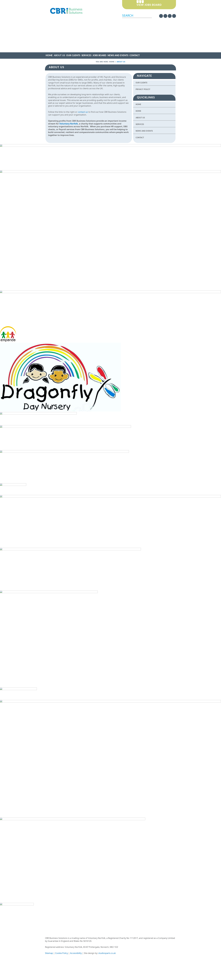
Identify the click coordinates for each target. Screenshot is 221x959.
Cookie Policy (61, 953)
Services (86, 55)
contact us (83, 112)
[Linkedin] (170, 16)
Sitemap (49, 953)
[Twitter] (161, 16)
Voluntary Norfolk (68, 123)
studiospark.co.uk (107, 953)
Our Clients (73, 55)
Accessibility (76, 953)
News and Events (118, 55)
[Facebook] (165, 16)
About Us (59, 55)
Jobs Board (99, 55)
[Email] (174, 16)
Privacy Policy (143, 89)
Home (49, 55)
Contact (135, 55)
